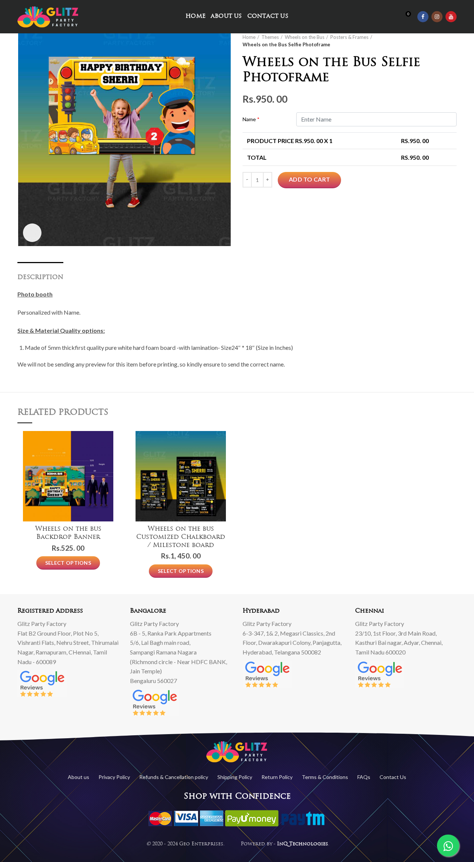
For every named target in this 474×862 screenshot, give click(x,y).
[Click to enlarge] (32, 232)
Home (249, 37)
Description (40, 278)
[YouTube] (451, 16)
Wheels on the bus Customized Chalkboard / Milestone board (180, 537)
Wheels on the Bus (304, 37)
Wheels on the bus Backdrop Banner (68, 533)
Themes (270, 37)
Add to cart (309, 179)
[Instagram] (437, 16)
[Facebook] (422, 16)
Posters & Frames (349, 37)
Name (251, 119)
